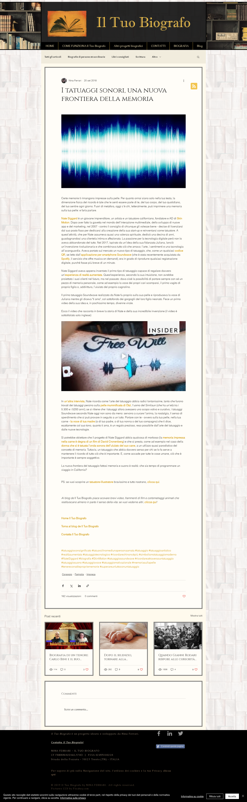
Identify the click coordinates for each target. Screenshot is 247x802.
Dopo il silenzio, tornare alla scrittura (118, 657)
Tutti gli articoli (53, 56)
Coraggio (67, 574)
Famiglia (79, 574)
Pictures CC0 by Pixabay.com (70, 788)
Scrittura (140, 56)
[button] (198, 56)
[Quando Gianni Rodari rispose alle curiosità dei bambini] (178, 636)
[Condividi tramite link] (87, 585)
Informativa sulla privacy (73, 797)
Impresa (91, 574)
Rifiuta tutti (214, 796)
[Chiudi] (243, 796)
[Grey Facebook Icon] (158, 733)
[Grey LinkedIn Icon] (169, 733)
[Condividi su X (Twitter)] (71, 585)
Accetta (232, 796)
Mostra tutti (196, 615)
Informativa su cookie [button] (192, 796)
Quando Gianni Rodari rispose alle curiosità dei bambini (177, 657)
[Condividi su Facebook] (63, 585)
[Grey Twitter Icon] (180, 733)
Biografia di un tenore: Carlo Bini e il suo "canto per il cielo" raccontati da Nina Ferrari (68, 657)
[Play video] (123, 356)
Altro (155, 56)
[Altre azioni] (184, 80)
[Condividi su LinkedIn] (79, 585)
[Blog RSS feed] (194, 86)
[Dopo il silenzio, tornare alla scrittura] (123, 636)
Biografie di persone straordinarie (86, 56)
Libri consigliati (120, 56)
